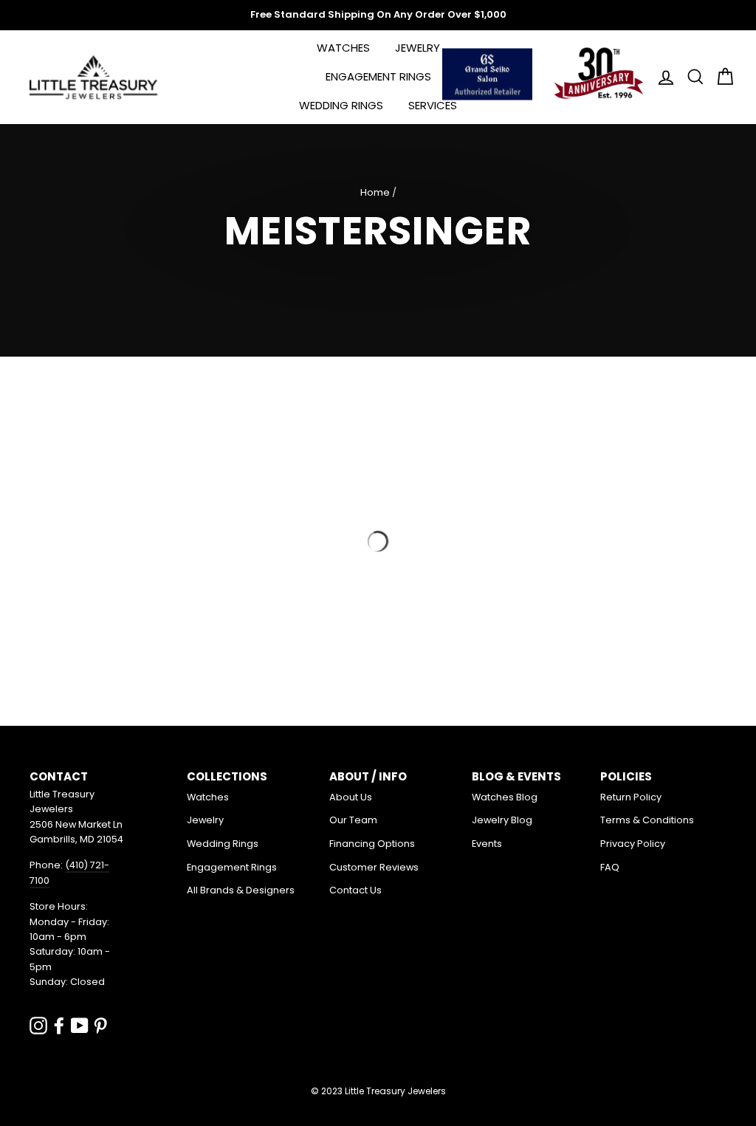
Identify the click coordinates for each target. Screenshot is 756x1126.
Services (432, 105)
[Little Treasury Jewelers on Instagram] (38, 1025)
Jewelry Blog (502, 820)
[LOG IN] (661, 77)
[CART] (720, 77)
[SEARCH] (691, 77)
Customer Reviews (374, 867)
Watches (343, 47)
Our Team (353, 820)
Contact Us (355, 890)
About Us (350, 797)
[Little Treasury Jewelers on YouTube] (80, 1025)
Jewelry (417, 47)
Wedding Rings (341, 105)
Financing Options (372, 843)
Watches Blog (504, 797)
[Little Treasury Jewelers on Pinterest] (100, 1025)
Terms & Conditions (647, 820)
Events (487, 843)
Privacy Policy (632, 843)
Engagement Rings (378, 76)
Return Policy (631, 797)
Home (375, 192)
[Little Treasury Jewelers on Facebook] (59, 1025)
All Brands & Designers (241, 890)
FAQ (609, 867)
